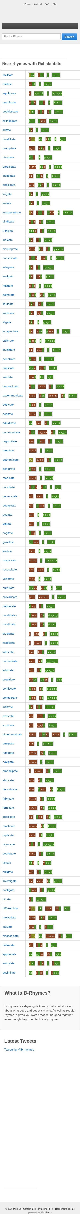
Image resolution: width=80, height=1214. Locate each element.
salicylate (9, 963)
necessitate (10, 496)
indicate (8, 239)
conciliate (9, 487)
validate (8, 377)
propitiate (9, 679)
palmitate (9, 294)
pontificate (9, 102)
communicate (11, 432)
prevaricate (10, 597)
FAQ (47, 4)
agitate (7, 523)
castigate (8, 890)
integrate (8, 267)
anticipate (9, 184)
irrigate (7, 194)
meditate (8, 450)
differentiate (10, 908)
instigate (8, 276)
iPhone (27, 4)
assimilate (9, 972)
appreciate (9, 954)
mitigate (8, 285)
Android (38, 4)
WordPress (46, 1212)
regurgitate (10, 441)
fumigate (8, 752)
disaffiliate (9, 139)
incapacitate (10, 331)
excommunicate (13, 395)
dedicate (8, 404)
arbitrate (8, 670)
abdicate (8, 780)
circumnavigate (12, 734)
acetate (7, 514)
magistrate (9, 560)
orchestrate (10, 661)
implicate (8, 313)
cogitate (8, 533)
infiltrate (8, 707)
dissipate (8, 157)
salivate (8, 926)
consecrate (10, 697)
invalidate (9, 349)
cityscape (9, 844)
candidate (9, 624)
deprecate (9, 606)
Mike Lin (17, 1209)
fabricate (8, 798)
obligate (8, 871)
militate (7, 84)
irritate (7, 129)
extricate (8, 716)
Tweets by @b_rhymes (19, 1049)
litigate (7, 322)
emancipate (10, 771)
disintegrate (10, 249)
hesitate (8, 413)
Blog (55, 4)
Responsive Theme (65, 1209)
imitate (7, 203)
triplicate (8, 230)
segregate (9, 853)
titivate (7, 862)
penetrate (9, 359)
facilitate (8, 75)
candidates (10, 615)
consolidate (10, 258)
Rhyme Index (43, 1209)
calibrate (8, 340)
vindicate (8, 221)
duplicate (8, 368)
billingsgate (10, 120)
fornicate (8, 807)
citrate (7, 899)
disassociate (11, 935)
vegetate (8, 578)
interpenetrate (12, 212)
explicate (8, 725)
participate (9, 166)
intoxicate (9, 816)
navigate (8, 761)
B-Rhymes (33, 14)
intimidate (9, 175)
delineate (9, 945)
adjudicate (9, 423)
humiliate (8, 587)
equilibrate (9, 93)
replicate (8, 835)
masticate (9, 826)
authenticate (11, 459)
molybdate (9, 917)
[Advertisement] (33, 53)
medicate (9, 477)
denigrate (9, 468)
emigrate (8, 743)
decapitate (9, 505)
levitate (7, 551)
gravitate (8, 542)
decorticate (10, 789)
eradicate (9, 642)
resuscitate (10, 569)
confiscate (9, 688)
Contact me (29, 1209)
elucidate (8, 633)
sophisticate (10, 111)
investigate (10, 881)
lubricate (8, 652)
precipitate (9, 148)
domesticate (10, 386)
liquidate (8, 303)
